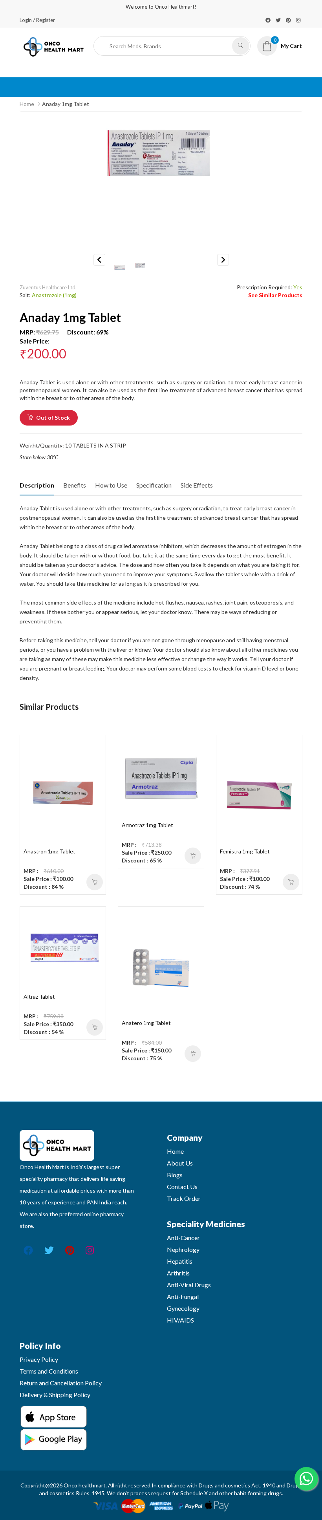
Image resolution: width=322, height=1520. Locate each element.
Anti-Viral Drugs (189, 1284)
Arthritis (178, 1273)
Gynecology (183, 1308)
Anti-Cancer (183, 1237)
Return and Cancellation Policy (61, 1383)
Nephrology (183, 1249)
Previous (99, 260)
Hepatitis (179, 1261)
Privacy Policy (39, 1359)
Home (27, 103)
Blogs (175, 1174)
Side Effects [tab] (197, 485)
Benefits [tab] (74, 485)
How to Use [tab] (111, 485)
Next (223, 260)
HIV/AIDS (180, 1320)
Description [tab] (37, 485)
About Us (180, 1163)
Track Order (184, 1198)
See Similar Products (275, 295)
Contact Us (182, 1186)
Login (26, 20)
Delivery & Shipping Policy (55, 1394)
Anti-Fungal (183, 1296)
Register (45, 20)
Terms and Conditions (49, 1371)
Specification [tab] (154, 485)
